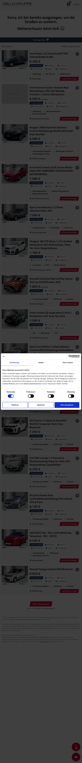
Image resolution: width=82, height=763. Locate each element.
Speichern (41, 405)
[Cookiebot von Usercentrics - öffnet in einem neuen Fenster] (70, 356)
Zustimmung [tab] (14, 362)
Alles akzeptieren (66, 405)
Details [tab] (41, 362)
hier (66, 384)
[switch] (31, 396)
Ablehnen (15, 405)
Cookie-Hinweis (8, 384)
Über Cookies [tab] (68, 362)
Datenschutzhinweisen (33, 384)
